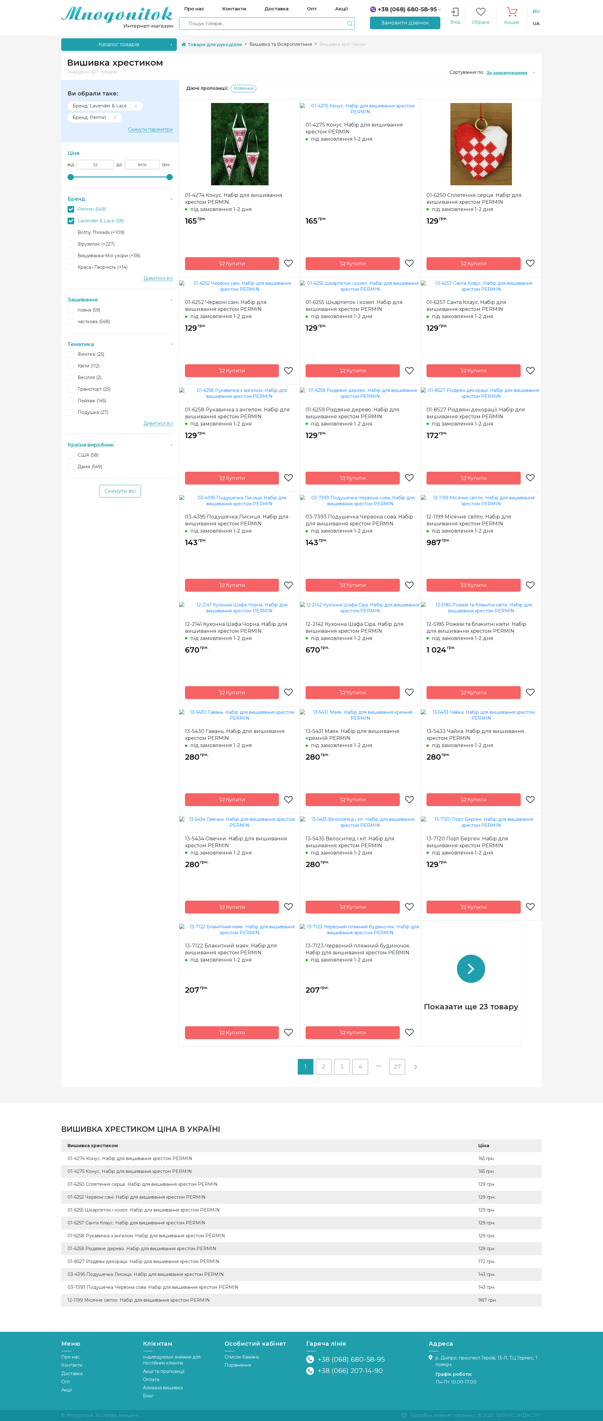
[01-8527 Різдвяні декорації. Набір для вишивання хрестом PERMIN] (481, 393)
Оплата (151, 1379)
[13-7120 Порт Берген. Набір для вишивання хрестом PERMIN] (481, 822)
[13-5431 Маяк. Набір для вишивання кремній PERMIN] (360, 715)
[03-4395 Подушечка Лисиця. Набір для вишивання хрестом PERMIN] (239, 500)
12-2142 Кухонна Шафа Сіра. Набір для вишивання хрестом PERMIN (355, 627)
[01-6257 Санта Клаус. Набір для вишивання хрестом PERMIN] (481, 286)
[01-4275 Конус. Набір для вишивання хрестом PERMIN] (360, 108)
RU (536, 11)
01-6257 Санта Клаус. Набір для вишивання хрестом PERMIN (466, 305)
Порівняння (238, 1365)
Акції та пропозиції (163, 1371)
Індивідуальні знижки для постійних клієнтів (172, 1360)
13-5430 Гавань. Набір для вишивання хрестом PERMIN (235, 734)
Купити (235, 264)
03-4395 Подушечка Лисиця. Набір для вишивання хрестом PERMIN (237, 520)
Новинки (243, 88)
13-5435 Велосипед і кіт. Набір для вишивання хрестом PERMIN (350, 842)
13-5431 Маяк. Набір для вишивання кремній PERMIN (352, 734)
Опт (65, 1382)
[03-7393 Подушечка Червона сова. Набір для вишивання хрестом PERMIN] (360, 500)
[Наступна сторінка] (415, 1067)
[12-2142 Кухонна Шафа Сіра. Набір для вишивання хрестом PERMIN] (360, 607)
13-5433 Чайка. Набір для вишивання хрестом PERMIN (475, 734)
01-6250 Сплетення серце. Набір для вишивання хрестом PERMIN (474, 198)
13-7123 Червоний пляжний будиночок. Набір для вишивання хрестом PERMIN (358, 949)
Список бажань (242, 1357)
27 (397, 1066)
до (119, 164)
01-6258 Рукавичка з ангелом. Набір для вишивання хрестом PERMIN (237, 413)
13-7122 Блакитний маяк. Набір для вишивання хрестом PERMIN (231, 949)
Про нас (70, 1357)
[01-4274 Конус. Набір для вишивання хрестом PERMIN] (239, 143)
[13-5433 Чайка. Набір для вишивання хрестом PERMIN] (481, 715)
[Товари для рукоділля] (117, 17)
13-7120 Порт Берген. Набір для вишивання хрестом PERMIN (467, 842)
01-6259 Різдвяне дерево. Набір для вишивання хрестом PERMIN (352, 413)
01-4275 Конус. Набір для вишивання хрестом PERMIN (354, 128)
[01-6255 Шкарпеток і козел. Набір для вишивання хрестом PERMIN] (360, 286)
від (71, 164)
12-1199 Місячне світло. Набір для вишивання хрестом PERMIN (468, 520)
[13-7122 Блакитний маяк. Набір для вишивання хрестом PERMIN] (239, 929)
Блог (148, 1396)
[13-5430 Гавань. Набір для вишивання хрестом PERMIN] (239, 715)
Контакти (71, 1365)
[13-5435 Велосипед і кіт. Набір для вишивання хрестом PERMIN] (360, 822)
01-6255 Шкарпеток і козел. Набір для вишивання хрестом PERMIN (354, 305)
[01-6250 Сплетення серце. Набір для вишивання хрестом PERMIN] (481, 143)
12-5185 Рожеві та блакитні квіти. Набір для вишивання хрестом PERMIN (476, 627)
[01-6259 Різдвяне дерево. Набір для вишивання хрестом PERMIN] (360, 393)
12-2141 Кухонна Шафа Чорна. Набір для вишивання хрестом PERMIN (236, 627)
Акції (66, 1390)
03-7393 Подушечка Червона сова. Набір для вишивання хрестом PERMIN (359, 520)
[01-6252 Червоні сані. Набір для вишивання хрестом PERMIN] (239, 286)
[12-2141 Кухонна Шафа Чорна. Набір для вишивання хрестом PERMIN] (239, 607)
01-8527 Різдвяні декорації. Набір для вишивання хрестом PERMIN (475, 413)
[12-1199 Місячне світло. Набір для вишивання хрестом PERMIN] (481, 500)
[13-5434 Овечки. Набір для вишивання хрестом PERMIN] (239, 822)
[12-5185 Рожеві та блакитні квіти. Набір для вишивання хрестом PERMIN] (481, 607)
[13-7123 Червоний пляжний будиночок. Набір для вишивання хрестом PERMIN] (360, 929)
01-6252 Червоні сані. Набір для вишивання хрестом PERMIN (226, 305)
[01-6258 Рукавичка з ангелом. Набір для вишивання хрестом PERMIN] (239, 393)
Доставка (72, 1373)
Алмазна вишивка (163, 1388)
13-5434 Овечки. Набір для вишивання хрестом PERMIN (236, 842)
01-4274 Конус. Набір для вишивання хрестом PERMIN (233, 198)
